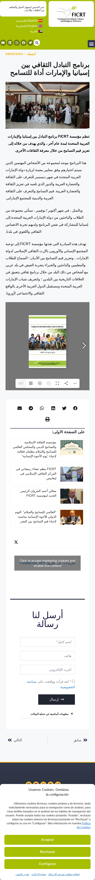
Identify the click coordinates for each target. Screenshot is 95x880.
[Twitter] (30, 43)
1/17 (21, 383)
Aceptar (47, 839)
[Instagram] (17, 43)
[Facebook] (24, 43)
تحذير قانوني (22, 874)
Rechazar (47, 852)
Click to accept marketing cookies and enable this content (47, 563)
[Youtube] (3, 43)
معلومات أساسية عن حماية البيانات (49, 714)
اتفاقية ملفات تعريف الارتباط (64, 874)
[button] (91, 43)
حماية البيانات (38, 874)
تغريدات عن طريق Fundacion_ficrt (47, 563)
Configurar (47, 864)
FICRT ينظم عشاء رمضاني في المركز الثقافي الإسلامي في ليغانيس (36, 473)
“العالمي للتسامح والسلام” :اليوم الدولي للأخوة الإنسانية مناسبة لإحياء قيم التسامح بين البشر (35, 516)
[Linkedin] (10, 43)
